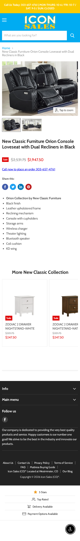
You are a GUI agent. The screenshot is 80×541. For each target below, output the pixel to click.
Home (6, 48)
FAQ (23, 467)
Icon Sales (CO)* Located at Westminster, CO (33, 471)
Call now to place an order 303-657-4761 (28, 169)
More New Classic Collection (40, 272)
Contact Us (24, 462)
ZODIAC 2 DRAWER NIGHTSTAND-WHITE (19, 326)
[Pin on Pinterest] (28, 187)
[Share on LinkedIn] (21, 187)
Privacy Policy (42, 462)
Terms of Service (63, 462)
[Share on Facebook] (5, 187)
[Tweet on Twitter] (13, 187)
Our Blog (67, 471)
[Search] (72, 35)
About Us (8, 462)
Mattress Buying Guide (42, 467)
